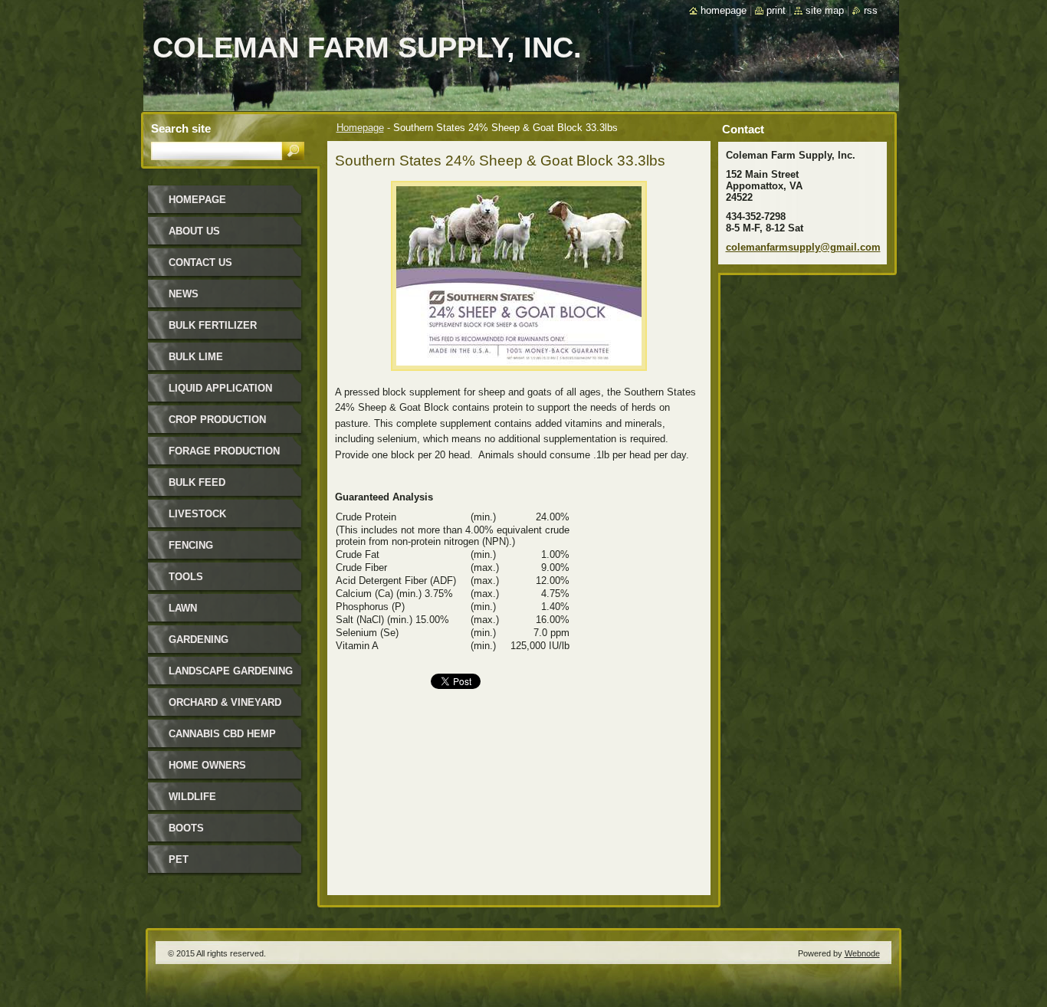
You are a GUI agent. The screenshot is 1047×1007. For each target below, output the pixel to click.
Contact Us (200, 262)
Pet (179, 859)
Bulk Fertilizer (213, 325)
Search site (181, 128)
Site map (825, 10)
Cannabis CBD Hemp (222, 734)
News (184, 294)
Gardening (198, 639)
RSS (871, 10)
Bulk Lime (196, 356)
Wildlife (192, 796)
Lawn (183, 608)
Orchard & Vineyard (225, 702)
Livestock (197, 514)
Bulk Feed (197, 482)
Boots (186, 828)
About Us (194, 231)
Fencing (191, 545)
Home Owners (207, 765)
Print (776, 10)
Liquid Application (220, 388)
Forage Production (224, 451)
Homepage (360, 127)
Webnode (862, 953)
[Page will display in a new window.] (519, 375)
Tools (186, 576)
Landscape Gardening (231, 671)
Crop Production (217, 419)
